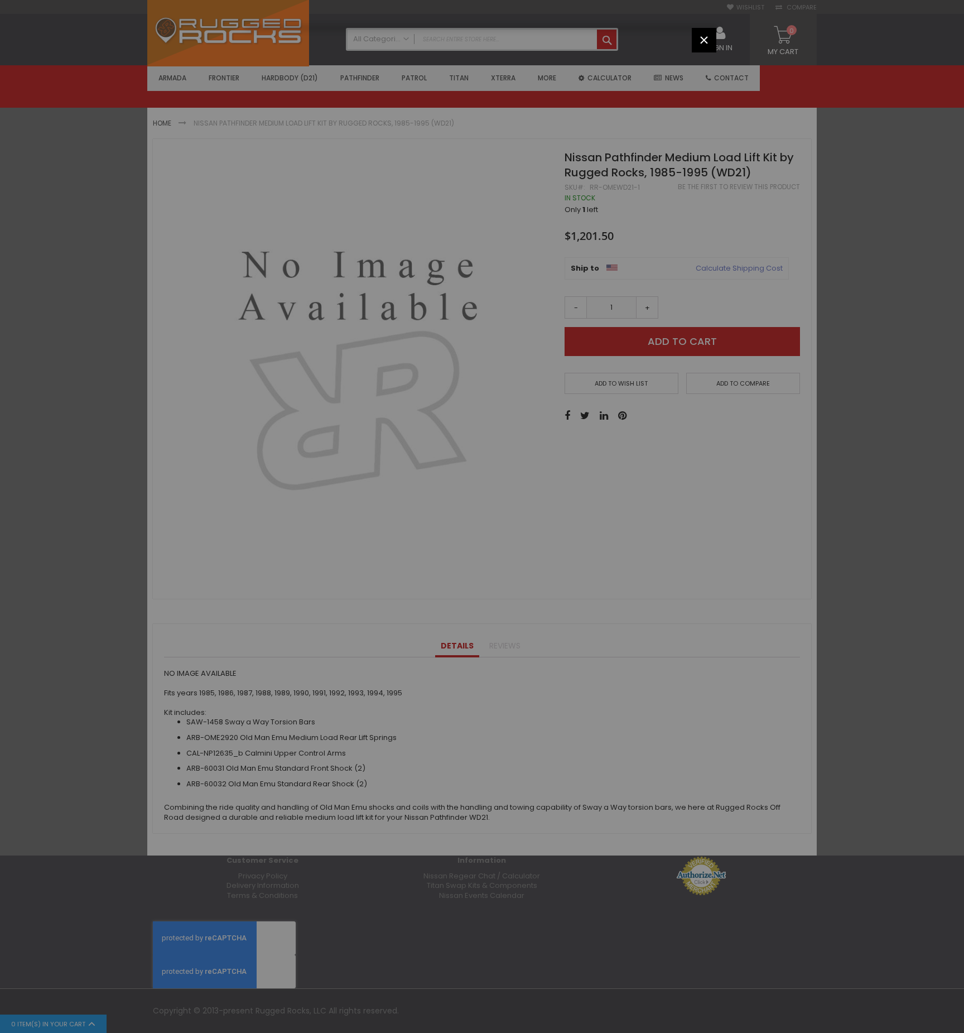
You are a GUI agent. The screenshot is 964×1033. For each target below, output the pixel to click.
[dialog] (482, 516)
